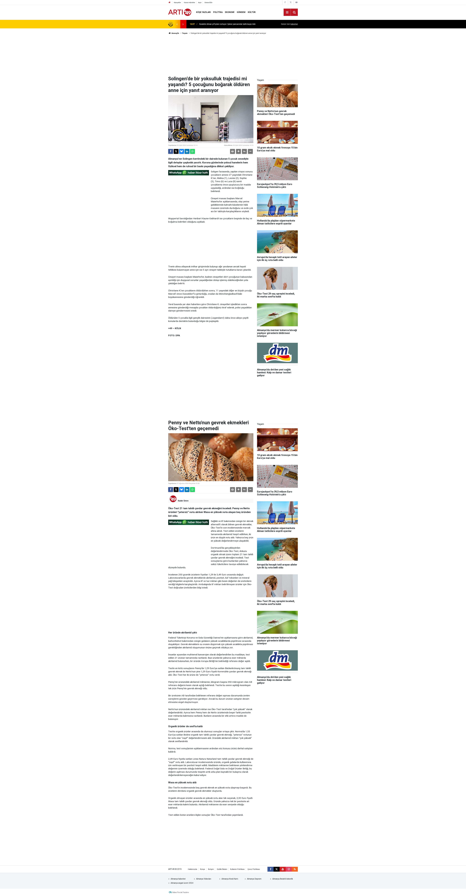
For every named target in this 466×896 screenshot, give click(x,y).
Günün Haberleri (189, 2)
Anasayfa (175, 33)
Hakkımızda (192, 869)
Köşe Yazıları (203, 12)
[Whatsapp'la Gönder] (192, 151)
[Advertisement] (233, 55)
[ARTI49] (179, 12)
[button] (238, 151)
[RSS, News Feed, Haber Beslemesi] (295, 869)
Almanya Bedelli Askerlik (282, 879)
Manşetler (177, 2)
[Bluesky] (181, 151)
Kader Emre (183, 501)
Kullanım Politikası (237, 869)
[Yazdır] (232, 151)
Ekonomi (229, 12)
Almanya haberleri (178, 879)
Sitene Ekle (208, 2)
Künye (202, 869)
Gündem (241, 12)
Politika (218, 12)
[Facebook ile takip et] (270, 869)
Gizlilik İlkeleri (222, 869)
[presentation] (177, 24)
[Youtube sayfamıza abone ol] (283, 869)
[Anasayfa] (169, 2)
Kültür (252, 12)
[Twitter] (176, 151)
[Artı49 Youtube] (296, 2)
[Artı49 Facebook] (285, 2)
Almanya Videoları (203, 879)
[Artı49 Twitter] (290, 2)
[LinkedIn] (187, 151)
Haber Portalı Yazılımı (180, 892)
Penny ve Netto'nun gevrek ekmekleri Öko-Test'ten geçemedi (225, 24)
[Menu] (287, 12)
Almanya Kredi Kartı (229, 879)
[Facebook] (170, 151)
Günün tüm (289, 24)
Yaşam (184, 33)
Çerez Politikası (254, 869)
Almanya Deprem (254, 879)
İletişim (211, 869)
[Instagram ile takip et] (289, 869)
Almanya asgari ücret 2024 (182, 883)
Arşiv (199, 2)
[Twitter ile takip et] (277, 869)
